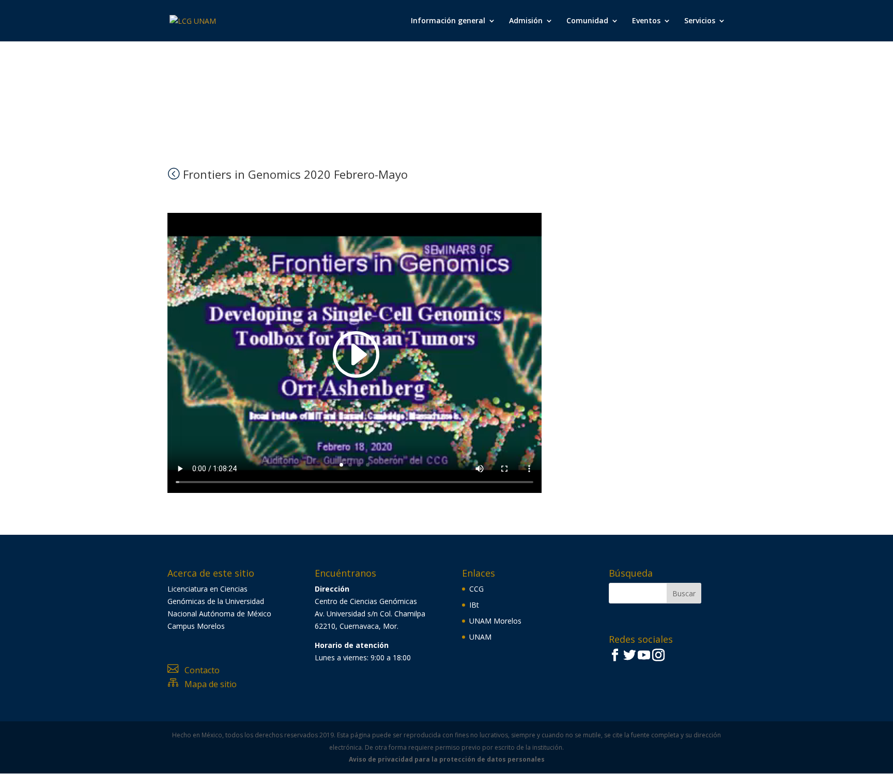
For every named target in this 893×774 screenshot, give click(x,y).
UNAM (480, 637)
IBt (474, 605)
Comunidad (587, 21)
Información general (448, 21)
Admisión (526, 21)
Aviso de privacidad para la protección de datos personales (447, 759)
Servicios (699, 21)
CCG (476, 589)
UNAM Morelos (495, 621)
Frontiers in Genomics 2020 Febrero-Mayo (287, 174)
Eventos (646, 21)
